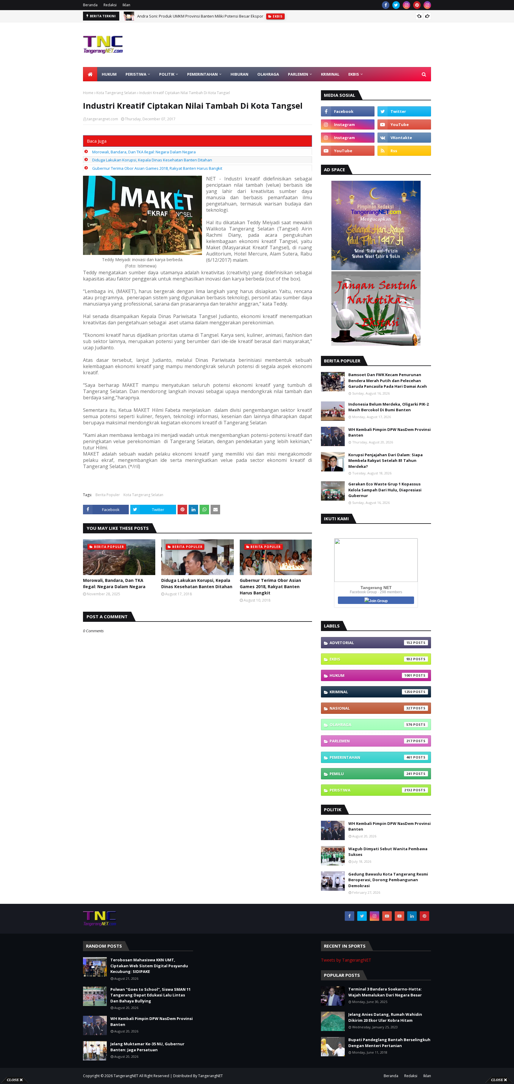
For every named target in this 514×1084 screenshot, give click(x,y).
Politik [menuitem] (166, 74)
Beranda (90, 4)
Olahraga (371, 724)
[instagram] (406, 5)
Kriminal (371, 691)
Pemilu (371, 773)
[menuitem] (90, 74)
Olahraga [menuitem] (268, 74)
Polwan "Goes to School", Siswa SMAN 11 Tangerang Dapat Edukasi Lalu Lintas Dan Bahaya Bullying (150, 995)
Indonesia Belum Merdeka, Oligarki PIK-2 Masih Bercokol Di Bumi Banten (388, 407)
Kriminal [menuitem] (330, 74)
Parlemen (371, 741)
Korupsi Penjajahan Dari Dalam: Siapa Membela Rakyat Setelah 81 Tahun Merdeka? (385, 460)
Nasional (371, 708)
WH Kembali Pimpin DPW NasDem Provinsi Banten (389, 432)
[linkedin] (412, 916)
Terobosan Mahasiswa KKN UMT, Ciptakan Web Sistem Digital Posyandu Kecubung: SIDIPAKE (220, 16)
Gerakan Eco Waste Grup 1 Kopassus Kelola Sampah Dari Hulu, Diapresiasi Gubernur (384, 489)
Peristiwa (371, 790)
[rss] (404, 151)
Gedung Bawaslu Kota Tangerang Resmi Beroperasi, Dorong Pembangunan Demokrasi (388, 879)
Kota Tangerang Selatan (116, 92)
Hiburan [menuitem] (239, 74)
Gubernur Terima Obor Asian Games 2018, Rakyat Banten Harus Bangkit (157, 168)
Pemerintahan (371, 757)
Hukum (371, 675)
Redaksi (110, 4)
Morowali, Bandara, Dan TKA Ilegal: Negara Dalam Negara (144, 152)
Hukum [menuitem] (109, 74)
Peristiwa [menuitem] (136, 74)
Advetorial (371, 642)
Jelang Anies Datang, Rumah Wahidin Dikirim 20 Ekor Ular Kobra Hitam (385, 1017)
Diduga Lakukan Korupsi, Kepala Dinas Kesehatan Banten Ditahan (152, 160)
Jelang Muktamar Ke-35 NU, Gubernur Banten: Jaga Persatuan (147, 1046)
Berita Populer (107, 494)
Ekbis (371, 659)
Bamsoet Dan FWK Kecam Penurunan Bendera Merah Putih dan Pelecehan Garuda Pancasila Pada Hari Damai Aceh (387, 380)
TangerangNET (126, 1075)
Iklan (126, 4)
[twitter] (396, 5)
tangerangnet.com (102, 119)
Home (88, 92)
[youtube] (404, 124)
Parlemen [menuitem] (298, 74)
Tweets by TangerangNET (346, 960)
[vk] (404, 138)
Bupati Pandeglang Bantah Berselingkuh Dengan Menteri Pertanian (389, 1042)
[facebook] (385, 5)
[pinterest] (417, 5)
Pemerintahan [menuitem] (202, 74)
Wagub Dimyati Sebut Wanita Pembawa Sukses (387, 851)
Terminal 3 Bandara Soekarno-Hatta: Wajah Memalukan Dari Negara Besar (385, 992)
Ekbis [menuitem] (353, 74)
